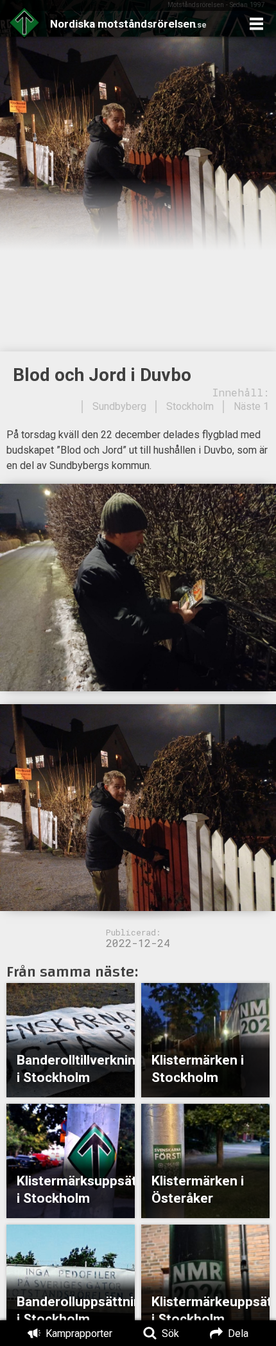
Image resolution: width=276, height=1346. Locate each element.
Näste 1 (251, 406)
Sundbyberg (119, 406)
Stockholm (190, 406)
